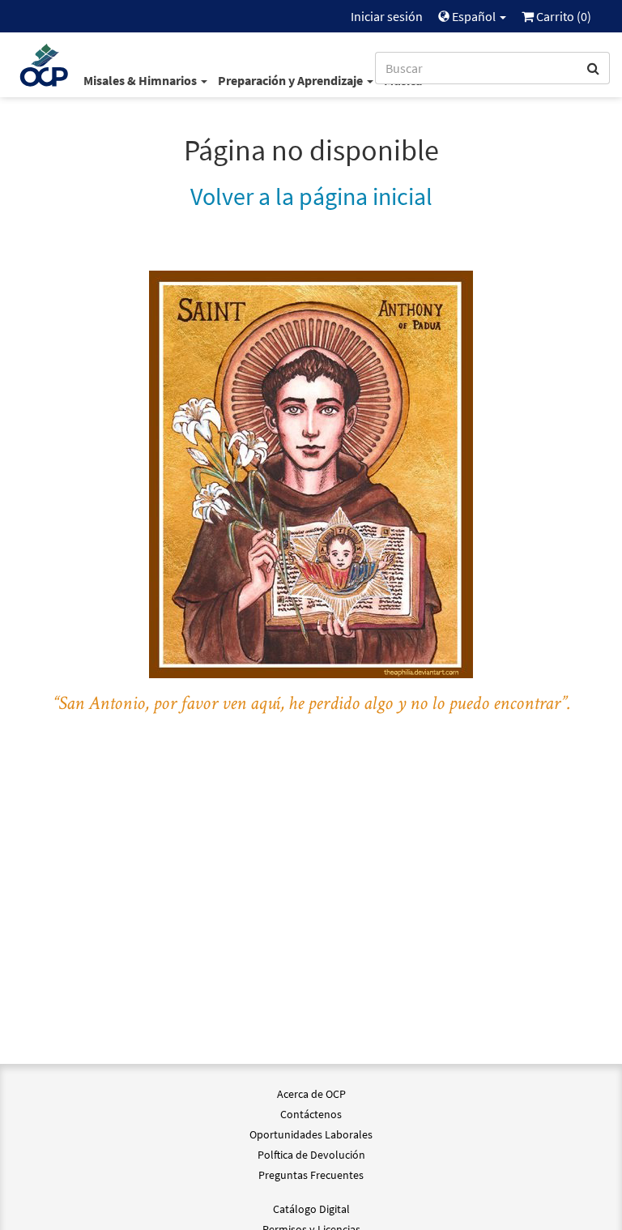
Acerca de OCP (311, 1094)
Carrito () (562, 16)
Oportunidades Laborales (311, 1134)
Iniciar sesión (387, 16)
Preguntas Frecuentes (311, 1175)
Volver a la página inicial (311, 196)
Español (473, 16)
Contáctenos (311, 1114)
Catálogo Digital (311, 1209)
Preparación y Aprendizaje (291, 80)
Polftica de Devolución (311, 1154)
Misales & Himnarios (141, 80)
